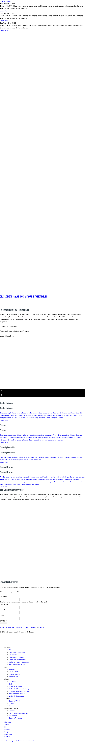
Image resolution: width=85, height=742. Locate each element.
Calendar (12, 711)
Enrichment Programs (16, 657)
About (2, 627)
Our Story (12, 682)
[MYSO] (12, 6)
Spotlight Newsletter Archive (19, 691)
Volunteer (12, 706)
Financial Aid (13, 677)
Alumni (6, 725)
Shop (6, 732)
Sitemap (41, 627)
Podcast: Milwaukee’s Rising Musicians (23, 689)
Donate (33, 627)
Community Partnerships (17, 660)
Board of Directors (15, 686)
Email (2, 615)
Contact (26, 627)
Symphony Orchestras (17, 652)
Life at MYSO (13, 672)
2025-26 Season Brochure (18, 713)
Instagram (3, 596)
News (6, 727)
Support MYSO (14, 701)
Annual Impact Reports (17, 694)
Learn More (4, 11)
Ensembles (13, 655)
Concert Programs (15, 718)
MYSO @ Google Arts (16, 696)
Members (7, 722)
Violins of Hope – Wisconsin (19, 662)
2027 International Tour (17, 665)
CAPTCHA (3, 621)
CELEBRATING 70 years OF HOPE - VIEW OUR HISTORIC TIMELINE (23, 296)
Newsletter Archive (69, 587)
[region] (42, 163)
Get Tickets (13, 716)
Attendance (10, 627)
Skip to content (5, 1)
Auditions (12, 669)
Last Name (4, 610)
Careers (19, 627)
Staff (10, 684)
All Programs (13, 650)
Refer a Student (14, 674)
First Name (4, 604)
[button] (42, 287)
